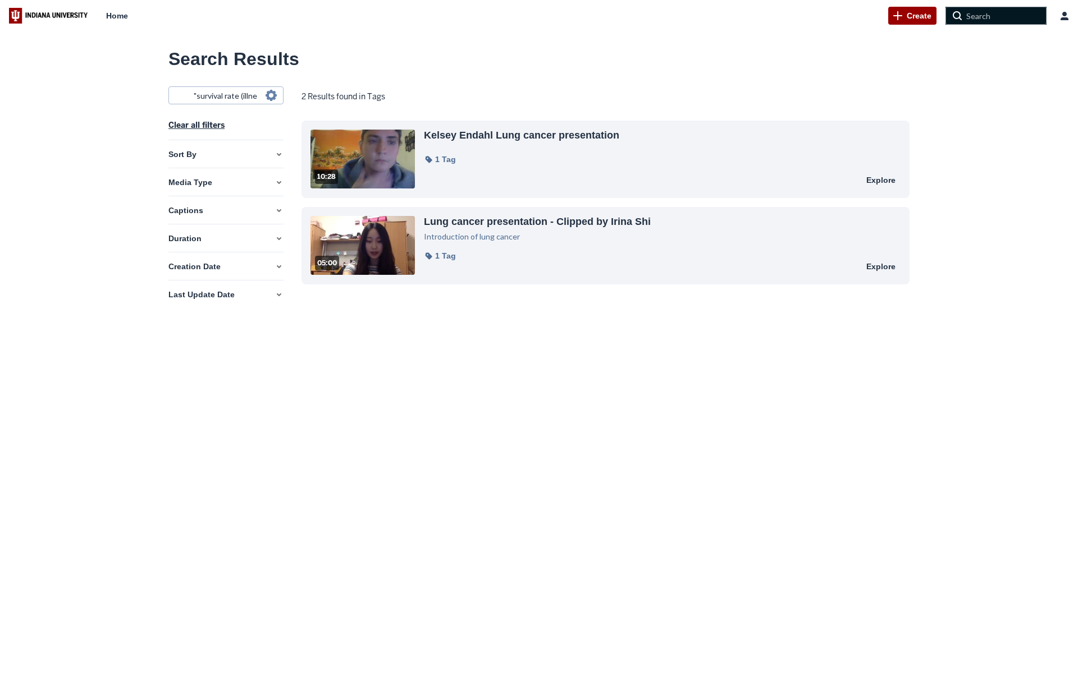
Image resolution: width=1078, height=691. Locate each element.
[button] (440, 159)
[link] (912, 16)
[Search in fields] (271, 95)
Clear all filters (196, 125)
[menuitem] (117, 16)
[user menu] (1065, 16)
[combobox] (225, 95)
